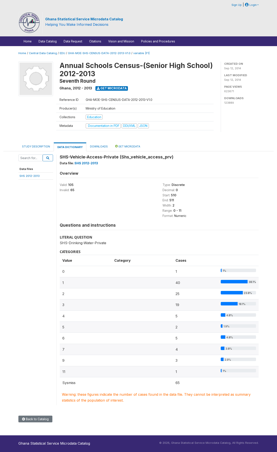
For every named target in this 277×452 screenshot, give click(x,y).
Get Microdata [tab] (129, 146)
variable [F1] (141, 53)
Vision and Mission (121, 41)
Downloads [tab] (99, 146)
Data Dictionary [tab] (70, 147)
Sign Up (237, 4)
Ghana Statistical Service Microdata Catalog (84, 19)
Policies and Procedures (158, 41)
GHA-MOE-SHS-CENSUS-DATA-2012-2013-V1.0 (99, 53)
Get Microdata (113, 88)
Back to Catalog (37, 419)
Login (253, 4)
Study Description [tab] (36, 146)
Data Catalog (48, 41)
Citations (95, 41)
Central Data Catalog (43, 53)
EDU (62, 53)
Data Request (73, 41)
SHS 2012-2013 (29, 176)
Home (28, 41)
